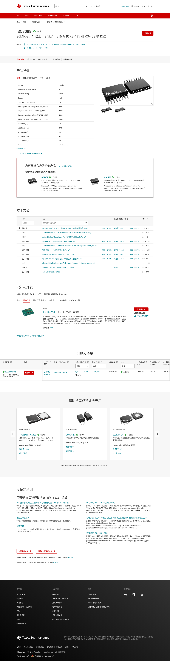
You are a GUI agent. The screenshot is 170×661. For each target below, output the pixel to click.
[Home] (33, 6)
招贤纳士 (20, 598)
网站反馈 (74, 647)
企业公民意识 (21, 623)
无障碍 (19, 647)
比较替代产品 (67, 166)
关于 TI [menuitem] (77, 16)
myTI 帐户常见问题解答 (60, 619)
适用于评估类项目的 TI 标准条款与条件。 (31, 336)
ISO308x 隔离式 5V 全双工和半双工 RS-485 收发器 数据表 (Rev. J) (50, 44)
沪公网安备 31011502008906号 (45, 656)
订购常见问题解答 (94, 607)
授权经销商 (106, 607)
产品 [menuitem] (18, 16)
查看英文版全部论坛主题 (46, 551)
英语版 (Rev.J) (32, 48)
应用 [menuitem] (27, 16)
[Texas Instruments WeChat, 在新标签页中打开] (125, 595)
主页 (18, 22)
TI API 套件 (92, 594)
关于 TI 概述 (21, 594)
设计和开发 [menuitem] (38, 16)
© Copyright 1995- (25, 652)
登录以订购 (141, 309)
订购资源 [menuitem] (66, 16)
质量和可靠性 (57, 615)
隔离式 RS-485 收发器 (55, 22)
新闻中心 (20, 603)
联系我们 (55, 594)
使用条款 (70, 557)
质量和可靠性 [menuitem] (52, 16)
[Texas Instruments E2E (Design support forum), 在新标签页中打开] (133, 595)
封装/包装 (56, 611)
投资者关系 (21, 615)
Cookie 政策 (28, 647)
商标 (67, 647)
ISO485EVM (49, 312)
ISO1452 (44, 177)
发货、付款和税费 (94, 603)
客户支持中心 (57, 607)
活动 (18, 611)
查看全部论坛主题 (25, 551)
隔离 (24, 22)
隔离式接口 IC (37, 22)
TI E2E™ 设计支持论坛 (60, 598)
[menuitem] (152, 15)
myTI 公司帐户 (93, 598)
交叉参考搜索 (57, 603)
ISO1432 (107, 177)
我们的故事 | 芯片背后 (24, 607)
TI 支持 (55, 562)
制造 (18, 619)
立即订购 (148, 33)
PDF (77, 44)
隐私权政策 (40, 647)
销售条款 (50, 647)
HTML (83, 44)
